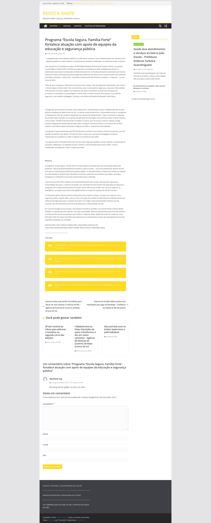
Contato (77, 26)
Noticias (66, 26)
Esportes (53, 26)
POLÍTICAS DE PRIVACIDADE (95, 26)
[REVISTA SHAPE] (45, 26)
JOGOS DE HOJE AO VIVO (63, 505)
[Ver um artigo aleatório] (165, 26)
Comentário (48, 404)
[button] (58, 25)
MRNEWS (50, 505)
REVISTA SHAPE (58, 13)
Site (44, 455)
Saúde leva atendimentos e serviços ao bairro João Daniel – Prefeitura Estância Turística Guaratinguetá (149, 57)
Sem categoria (138, 44)
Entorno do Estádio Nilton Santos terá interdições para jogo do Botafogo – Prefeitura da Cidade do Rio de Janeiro (106, 304)
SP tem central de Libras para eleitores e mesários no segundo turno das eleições (55, 332)
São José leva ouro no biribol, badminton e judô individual (115, 329)
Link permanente (78, 383)
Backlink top (56, 378)
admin (63, 54)
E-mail (45, 444)
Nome (45, 434)
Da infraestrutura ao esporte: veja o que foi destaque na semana (149, 87)
